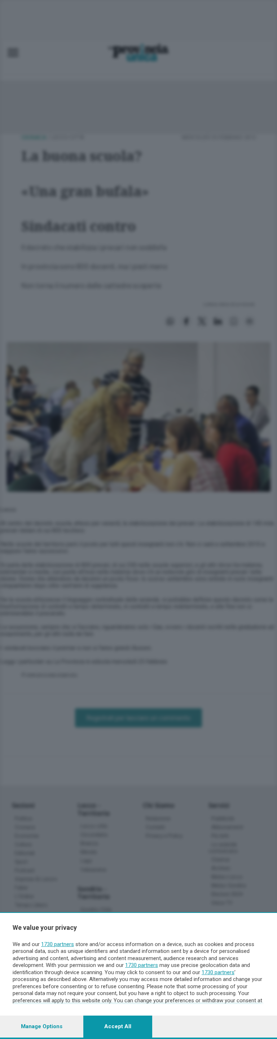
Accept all (117, 1026)
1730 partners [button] (57, 944)
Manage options (41, 1026)
